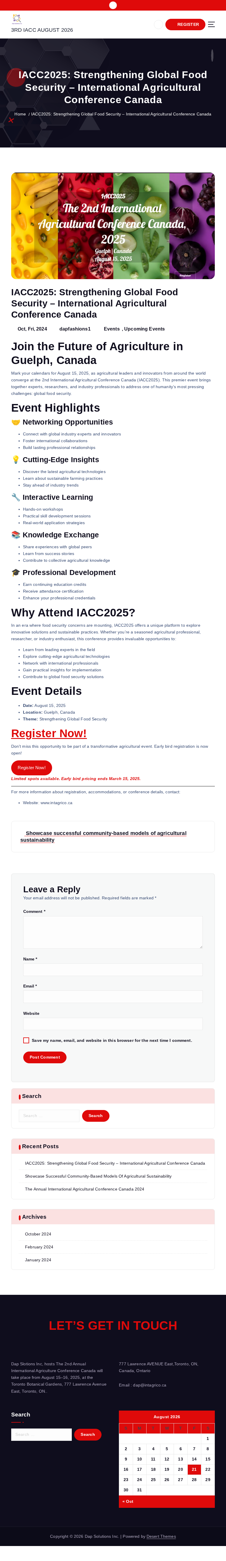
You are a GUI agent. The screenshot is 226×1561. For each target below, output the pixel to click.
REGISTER (187, 24)
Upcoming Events (144, 328)
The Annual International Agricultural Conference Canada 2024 (84, 1189)
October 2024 (38, 1234)
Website (31, 1013)
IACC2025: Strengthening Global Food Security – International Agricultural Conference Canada (121, 114)
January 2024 (38, 1260)
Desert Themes (161, 1536)
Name (30, 959)
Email (30, 986)
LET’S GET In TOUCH (113, 1325)
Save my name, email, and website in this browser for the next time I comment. (112, 1040)
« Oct (127, 1501)
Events (112, 328)
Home (20, 114)
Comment (34, 911)
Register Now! (49, 733)
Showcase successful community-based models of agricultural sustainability (98, 1176)
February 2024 (39, 1247)
